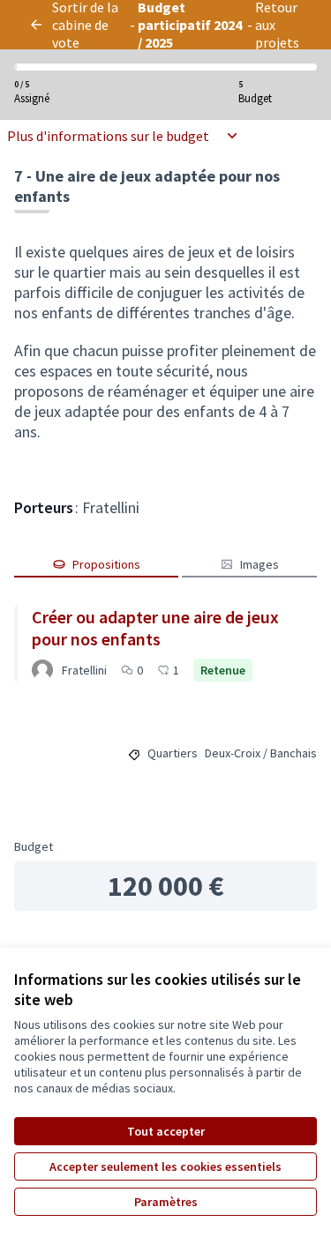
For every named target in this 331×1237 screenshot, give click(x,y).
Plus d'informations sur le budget (108, 136)
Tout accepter (166, 1131)
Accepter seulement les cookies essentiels (165, 1166)
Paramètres (166, 1202)
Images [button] (259, 564)
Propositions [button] (106, 564)
